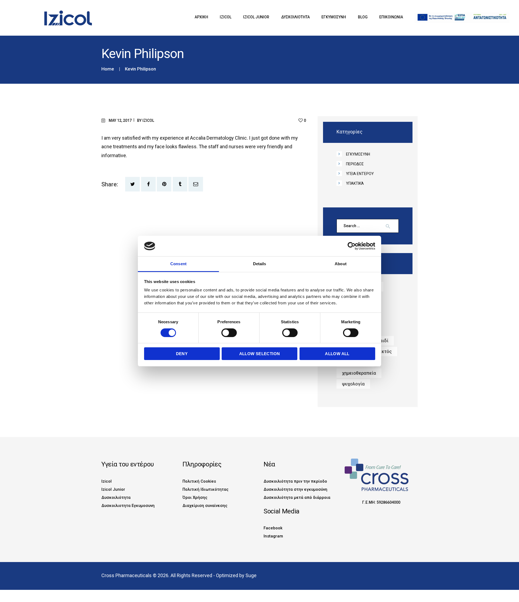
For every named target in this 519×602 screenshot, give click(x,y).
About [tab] (341, 263)
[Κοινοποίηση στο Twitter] (132, 184)
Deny (182, 353)
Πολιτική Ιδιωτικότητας (205, 489)
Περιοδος (355, 164)
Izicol (106, 481)
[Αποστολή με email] (195, 184)
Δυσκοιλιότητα (116, 497)
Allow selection (259, 353)
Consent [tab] (178, 263)
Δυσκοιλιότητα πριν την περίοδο (295, 481)
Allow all (337, 353)
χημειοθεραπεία (359, 373)
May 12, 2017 (120, 120)
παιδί (382, 340)
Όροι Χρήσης (194, 497)
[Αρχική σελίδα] (57, 13)
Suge (251, 575)
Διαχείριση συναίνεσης (204, 505)
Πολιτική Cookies (199, 481)
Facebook (273, 528)
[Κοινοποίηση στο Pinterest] (164, 184)
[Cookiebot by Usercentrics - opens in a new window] (351, 246)
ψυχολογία (353, 383)
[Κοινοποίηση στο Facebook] (148, 184)
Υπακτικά (355, 183)
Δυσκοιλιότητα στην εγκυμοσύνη (295, 489)
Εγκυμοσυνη (358, 154)
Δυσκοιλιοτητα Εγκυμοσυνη (128, 505)
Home (107, 69)
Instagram (273, 536)
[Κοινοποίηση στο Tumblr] (180, 184)
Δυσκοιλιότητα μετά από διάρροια (297, 497)
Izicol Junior (113, 489)
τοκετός (383, 351)
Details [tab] (259, 263)
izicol (148, 120)
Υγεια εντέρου (360, 173)
